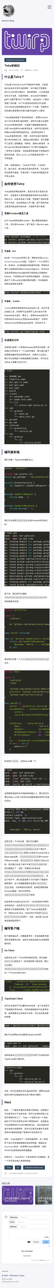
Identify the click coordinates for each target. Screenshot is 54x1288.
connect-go (25, 154)
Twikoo (42, 1260)
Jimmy (13, 1282)
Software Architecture (15, 60)
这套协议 (24, 901)
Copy (45, 237)
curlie (14, 797)
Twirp (8, 1167)
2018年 (23, 84)
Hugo (7, 1279)
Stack (7, 1282)
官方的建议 (42, 354)
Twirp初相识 (12, 65)
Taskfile (7, 308)
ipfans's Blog (8, 20)
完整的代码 (21, 362)
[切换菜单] (49, 6)
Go (18, 1167)
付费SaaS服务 (16, 280)
